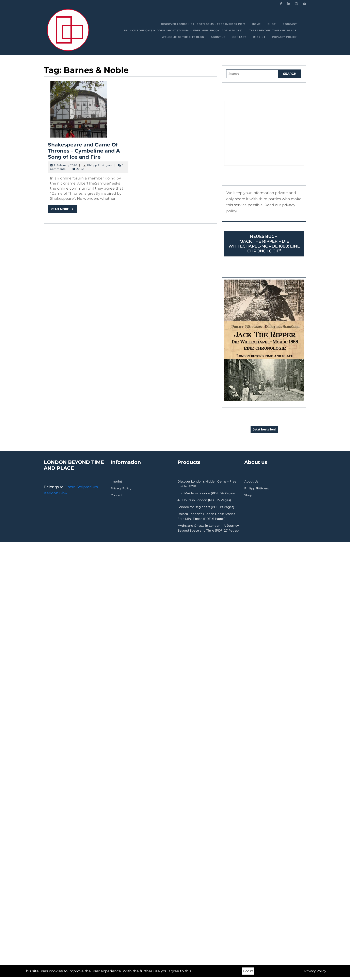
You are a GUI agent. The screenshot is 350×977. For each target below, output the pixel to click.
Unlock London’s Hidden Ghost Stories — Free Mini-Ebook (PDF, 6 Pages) (183, 30)
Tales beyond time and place (273, 30)
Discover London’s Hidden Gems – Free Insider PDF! (203, 24)
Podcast (290, 24)
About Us (218, 36)
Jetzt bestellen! (264, 429)
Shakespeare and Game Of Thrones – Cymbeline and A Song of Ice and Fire (84, 151)
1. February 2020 (65, 165)
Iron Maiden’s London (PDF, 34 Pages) (206, 493)
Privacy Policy (284, 36)
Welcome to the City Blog (183, 36)
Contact (239, 36)
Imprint (259, 36)
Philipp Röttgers (256, 488)
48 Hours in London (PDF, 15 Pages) (204, 500)
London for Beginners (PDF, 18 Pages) (205, 507)
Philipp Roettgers (99, 165)
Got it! (248, 971)
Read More (64, 210)
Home (256, 24)
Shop (272, 24)
